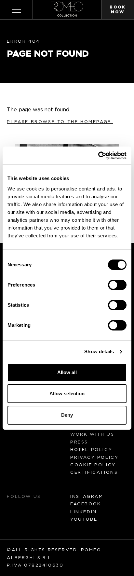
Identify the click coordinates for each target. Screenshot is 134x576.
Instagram (86, 497)
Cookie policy (93, 465)
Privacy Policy (94, 458)
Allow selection (67, 393)
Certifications (94, 473)
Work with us (92, 434)
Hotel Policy (91, 450)
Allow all (67, 372)
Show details (99, 351)
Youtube (83, 519)
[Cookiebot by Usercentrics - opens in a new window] (98, 155)
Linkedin (83, 512)
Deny (67, 415)
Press (79, 442)
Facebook (85, 504)
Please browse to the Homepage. (60, 122)
